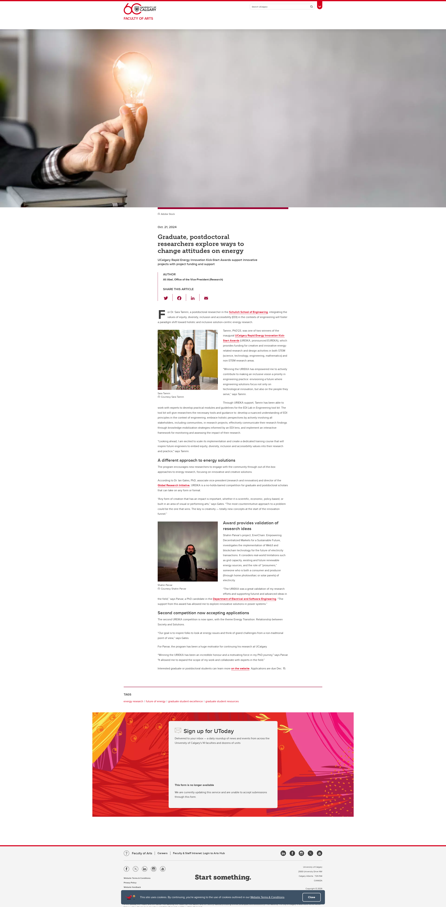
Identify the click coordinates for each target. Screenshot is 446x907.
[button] (168, 297)
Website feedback (132, 887)
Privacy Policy (130, 882)
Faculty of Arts (138, 18)
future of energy (156, 701)
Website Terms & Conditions (267, 897)
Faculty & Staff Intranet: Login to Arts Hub (199, 853)
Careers (162, 853)
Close (311, 897)
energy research (133, 701)
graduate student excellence (185, 701)
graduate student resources (222, 701)
